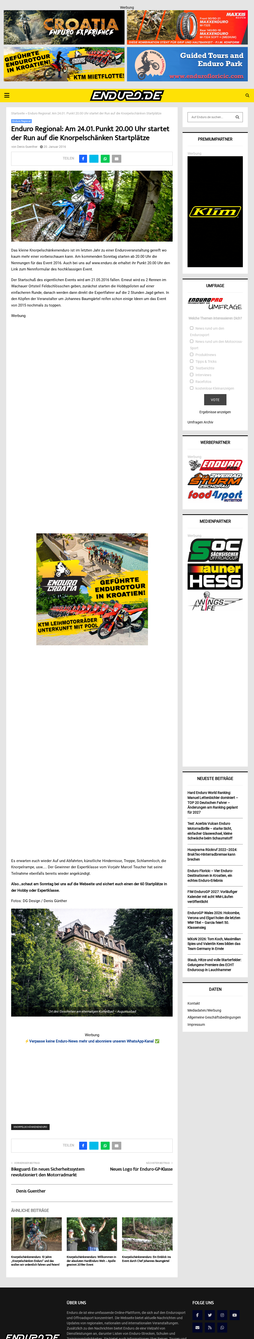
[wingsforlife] (215, 609)
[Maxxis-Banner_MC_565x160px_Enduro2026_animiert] (187, 13)
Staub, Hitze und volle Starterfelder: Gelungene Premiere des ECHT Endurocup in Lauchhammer (214, 965)
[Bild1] (64, 13)
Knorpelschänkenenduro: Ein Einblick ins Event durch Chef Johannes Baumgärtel (146, 1259)
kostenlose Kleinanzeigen (214, 388)
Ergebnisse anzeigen (215, 412)
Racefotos (203, 382)
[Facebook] (197, 1315)
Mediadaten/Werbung (204, 1010)
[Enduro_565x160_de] (64, 50)
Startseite (18, 113)
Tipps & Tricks (206, 361)
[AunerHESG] (215, 588)
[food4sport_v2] (215, 502)
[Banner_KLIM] (215, 266)
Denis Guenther (27, 147)
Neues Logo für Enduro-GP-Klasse (141, 1169)
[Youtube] (235, 1315)
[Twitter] (210, 1315)
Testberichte (204, 368)
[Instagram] (222, 1315)
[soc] (215, 561)
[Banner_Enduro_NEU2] (187, 50)
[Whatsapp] (222, 1328)
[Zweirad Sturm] (215, 487)
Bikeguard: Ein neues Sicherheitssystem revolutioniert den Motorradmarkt (48, 1172)
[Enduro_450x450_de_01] (92, 589)
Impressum (196, 1025)
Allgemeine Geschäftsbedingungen (214, 1017)
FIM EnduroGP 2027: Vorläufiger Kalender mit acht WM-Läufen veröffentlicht (212, 896)
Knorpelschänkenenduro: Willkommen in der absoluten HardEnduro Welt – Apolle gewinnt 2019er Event (91, 1261)
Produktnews (205, 355)
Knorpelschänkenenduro (30, 1127)
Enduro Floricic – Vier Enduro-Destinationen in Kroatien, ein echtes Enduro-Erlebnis (210, 875)
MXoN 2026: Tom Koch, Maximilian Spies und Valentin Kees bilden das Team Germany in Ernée (214, 944)
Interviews (203, 375)
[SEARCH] (237, 117)
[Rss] (210, 1328)
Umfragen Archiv (200, 422)
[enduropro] (215, 469)
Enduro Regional (21, 121)
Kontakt (194, 1003)
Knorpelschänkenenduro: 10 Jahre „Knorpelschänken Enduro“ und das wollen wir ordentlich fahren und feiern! (35, 1261)
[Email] (197, 1328)
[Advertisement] (92, 1081)
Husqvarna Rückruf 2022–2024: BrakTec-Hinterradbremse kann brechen (212, 854)
